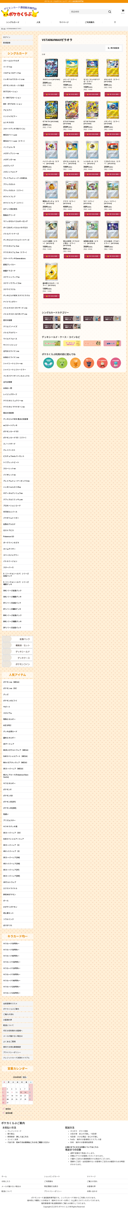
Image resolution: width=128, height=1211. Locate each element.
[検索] (109, 12)
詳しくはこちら (22, 1137)
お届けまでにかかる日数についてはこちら (81, 1147)
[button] (115, 22)
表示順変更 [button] (114, 48)
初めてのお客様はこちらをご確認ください (33, 1142)
